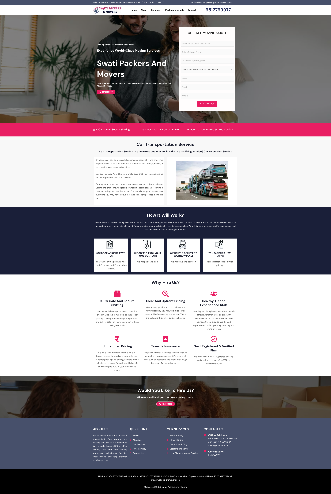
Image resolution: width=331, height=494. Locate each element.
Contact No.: (216, 451)
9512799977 (218, 10)
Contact (192, 10)
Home (133, 10)
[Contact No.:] (205, 451)
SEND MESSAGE (207, 103)
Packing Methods (174, 10)
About (144, 10)
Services (155, 10)
